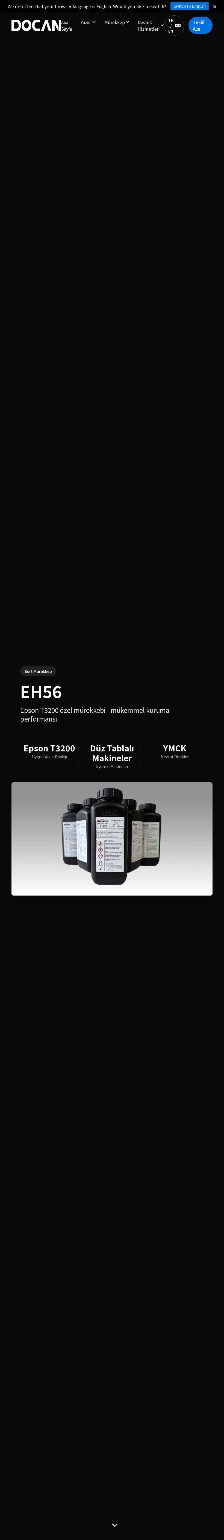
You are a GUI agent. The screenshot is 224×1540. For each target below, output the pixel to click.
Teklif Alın (199, 25)
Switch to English (190, 6)
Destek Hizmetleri (149, 25)
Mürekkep (114, 22)
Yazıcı (86, 22)
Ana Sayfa (66, 25)
